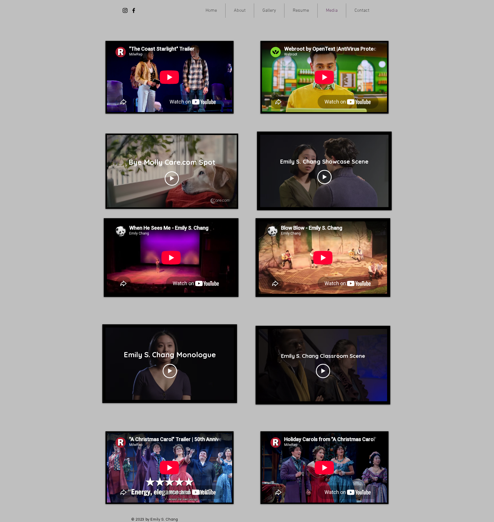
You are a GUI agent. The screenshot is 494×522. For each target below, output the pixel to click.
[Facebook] (133, 10)
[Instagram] (125, 10)
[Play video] (172, 178)
